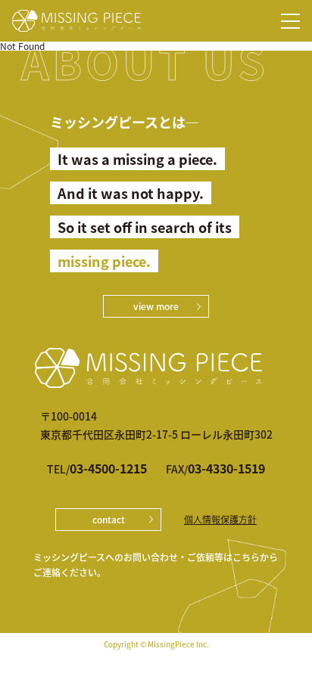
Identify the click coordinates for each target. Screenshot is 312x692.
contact (108, 519)
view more (156, 305)
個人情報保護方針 (220, 519)
